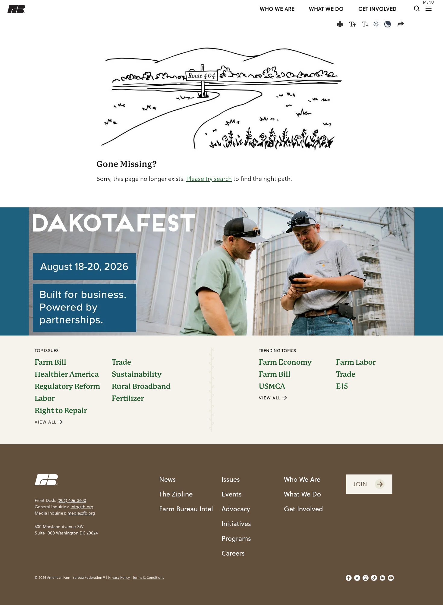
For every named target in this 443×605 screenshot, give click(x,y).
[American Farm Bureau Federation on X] (357, 578)
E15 (342, 386)
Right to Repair (61, 410)
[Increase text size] (352, 24)
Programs (236, 538)
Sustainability (137, 374)
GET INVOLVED (377, 9)
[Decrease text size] (365, 24)
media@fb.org (81, 513)
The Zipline (176, 494)
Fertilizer (128, 398)
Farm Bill (50, 362)
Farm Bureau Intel (186, 508)
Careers (233, 553)
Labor (45, 398)
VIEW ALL (46, 422)
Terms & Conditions (148, 577)
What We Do (302, 494)
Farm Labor (355, 362)
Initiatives (236, 523)
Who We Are (302, 479)
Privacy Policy (119, 577)
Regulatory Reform (67, 386)
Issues (231, 479)
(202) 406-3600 (72, 500)
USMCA (272, 386)
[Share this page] (402, 24)
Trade (121, 362)
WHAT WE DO (326, 9)
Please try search (209, 179)
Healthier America (67, 374)
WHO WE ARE (277, 9)
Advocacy (236, 508)
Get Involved (303, 508)
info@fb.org (82, 507)
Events (232, 494)
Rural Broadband (141, 386)
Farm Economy (285, 362)
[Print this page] (340, 24)
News (167, 479)
